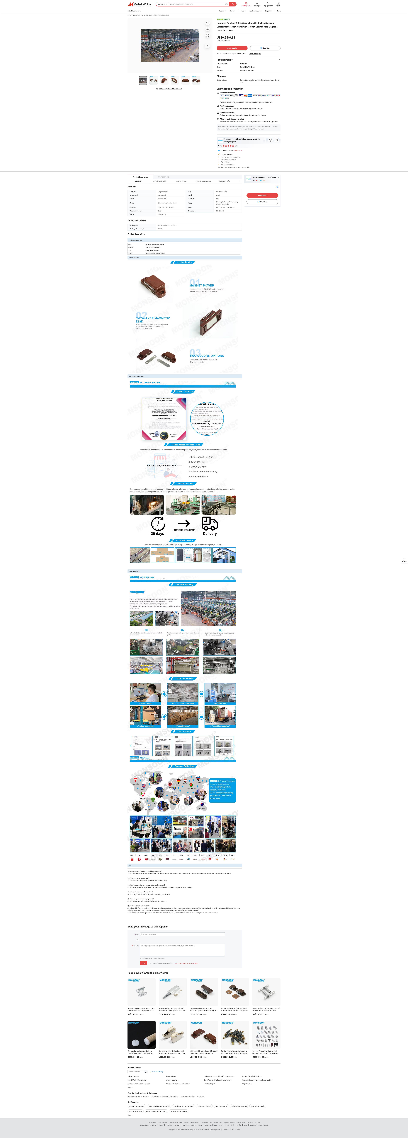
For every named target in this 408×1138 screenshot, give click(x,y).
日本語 (227, 1125)
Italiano (193, 1125)
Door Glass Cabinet (135, 1111)
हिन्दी (232, 1125)
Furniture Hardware (146, 15)
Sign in (278, 6)
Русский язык (185, 1125)
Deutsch (200, 1125)
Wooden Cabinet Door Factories (159, 1106)
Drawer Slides (170, 1076)
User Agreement (215, 1129)
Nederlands (208, 1125)
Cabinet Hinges (132, 1076)
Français (176, 1125)
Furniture (136, 15)
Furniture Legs (209, 1084)
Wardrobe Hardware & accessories (177, 1084)
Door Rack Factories (204, 1106)
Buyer (232, 11)
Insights (257, 1122)
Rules (279, 11)
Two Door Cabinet (221, 1106)
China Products (162, 1122)
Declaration (226, 1129)
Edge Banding (246, 1084)
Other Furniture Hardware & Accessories (217, 1080)
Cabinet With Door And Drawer (156, 1111)
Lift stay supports (171, 1080)
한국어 (221, 1125)
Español (161, 1125)
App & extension (254, 11)
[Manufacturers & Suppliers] (139, 4)
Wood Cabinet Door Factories (183, 1106)
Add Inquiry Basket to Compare (170, 89)
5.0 (254, 180)
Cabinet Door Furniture (239, 1106)
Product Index (241, 1122)
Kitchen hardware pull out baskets (139, 1084)
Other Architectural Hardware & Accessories (256, 1080)
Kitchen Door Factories (136, 1106)
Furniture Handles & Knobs (251, 1076)
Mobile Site (250, 1122)
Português (169, 1125)
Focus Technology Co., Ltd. (190, 1129)
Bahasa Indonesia (263, 1125)
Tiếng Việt (253, 1125)
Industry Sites (218, 1122)
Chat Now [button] (266, 48)
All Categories (134, 11)
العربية (215, 1125)
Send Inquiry (232, 48)
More (129, 1115)
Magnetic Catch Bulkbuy (179, 1111)
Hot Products (152, 1122)
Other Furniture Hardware (161, 15)
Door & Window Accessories (137, 1080)
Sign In (220, 167)
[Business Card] (277, 186)
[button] (235, 181)
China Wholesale (195, 1122)
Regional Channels (229, 1122)
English (154, 1125)
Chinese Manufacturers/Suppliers (178, 1122)
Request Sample (255, 54)
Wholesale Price (207, 1122)
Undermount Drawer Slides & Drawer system (218, 1076)
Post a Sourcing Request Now (187, 963)
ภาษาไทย (238, 1125)
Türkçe (245, 1125)
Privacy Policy (236, 1129)
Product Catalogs (157, 1072)
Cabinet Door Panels (257, 1106)
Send (143, 963)
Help (242, 11)
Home (129, 15)
